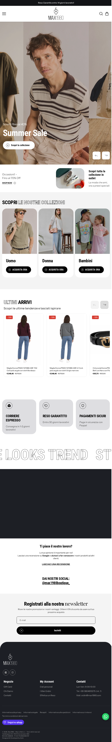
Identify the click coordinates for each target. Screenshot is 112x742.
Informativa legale (30, 712)
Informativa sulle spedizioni (59, 712)
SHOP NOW (7, 183)
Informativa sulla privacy (11, 712)
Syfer (22, 738)
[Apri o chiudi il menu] (24, 14)
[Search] (101, 14)
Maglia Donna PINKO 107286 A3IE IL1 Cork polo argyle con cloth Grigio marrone (66, 369)
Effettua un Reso (47, 695)
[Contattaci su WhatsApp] (105, 716)
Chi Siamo (8, 691)
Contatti (7, 695)
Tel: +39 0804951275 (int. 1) (89, 691)
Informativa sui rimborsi (82, 712)
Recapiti (43, 712)
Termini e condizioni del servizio (15, 716)
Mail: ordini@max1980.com (88, 695)
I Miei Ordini (45, 691)
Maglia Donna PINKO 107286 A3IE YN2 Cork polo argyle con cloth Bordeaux (22, 369)
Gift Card (8, 686)
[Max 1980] (56, 13)
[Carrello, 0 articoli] (107, 14)
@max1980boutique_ (56, 583)
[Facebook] (6, 672)
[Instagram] (12, 672)
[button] (96, 155)
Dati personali (46, 686)
